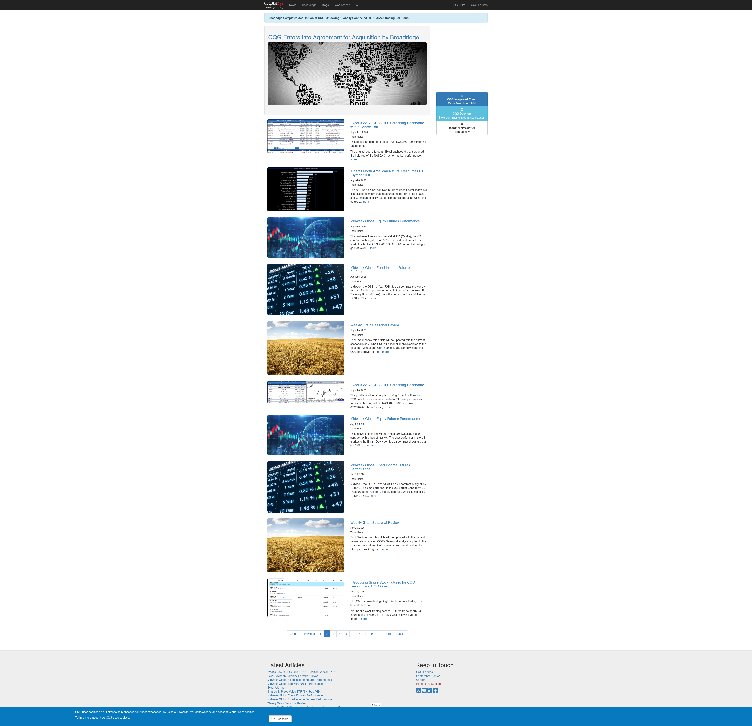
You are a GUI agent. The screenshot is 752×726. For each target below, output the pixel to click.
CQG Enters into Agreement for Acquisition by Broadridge (343, 37)
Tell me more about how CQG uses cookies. (102, 717)
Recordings (309, 5)
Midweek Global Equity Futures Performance (385, 220)
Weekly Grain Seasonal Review (375, 324)
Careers (421, 680)
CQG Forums (479, 5)
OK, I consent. (280, 719)
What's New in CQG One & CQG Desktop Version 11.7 (301, 672)
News (292, 5)
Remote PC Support (428, 684)
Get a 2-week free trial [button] (462, 101)
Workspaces (342, 5)
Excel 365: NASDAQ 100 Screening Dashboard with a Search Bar (387, 124)
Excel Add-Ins (275, 687)
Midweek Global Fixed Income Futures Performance (380, 269)
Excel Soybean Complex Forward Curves (292, 676)
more (353, 159)
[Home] (275, 5)
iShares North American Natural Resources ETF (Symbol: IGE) (388, 172)
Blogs (325, 5)
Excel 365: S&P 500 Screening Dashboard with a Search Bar (304, 707)
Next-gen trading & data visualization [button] (462, 115)
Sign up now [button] (462, 130)
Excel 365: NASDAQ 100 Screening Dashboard (387, 384)
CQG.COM (458, 5)
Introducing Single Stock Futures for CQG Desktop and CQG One (382, 583)
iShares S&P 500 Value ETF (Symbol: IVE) (293, 691)
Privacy (376, 705)
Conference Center (428, 676)
